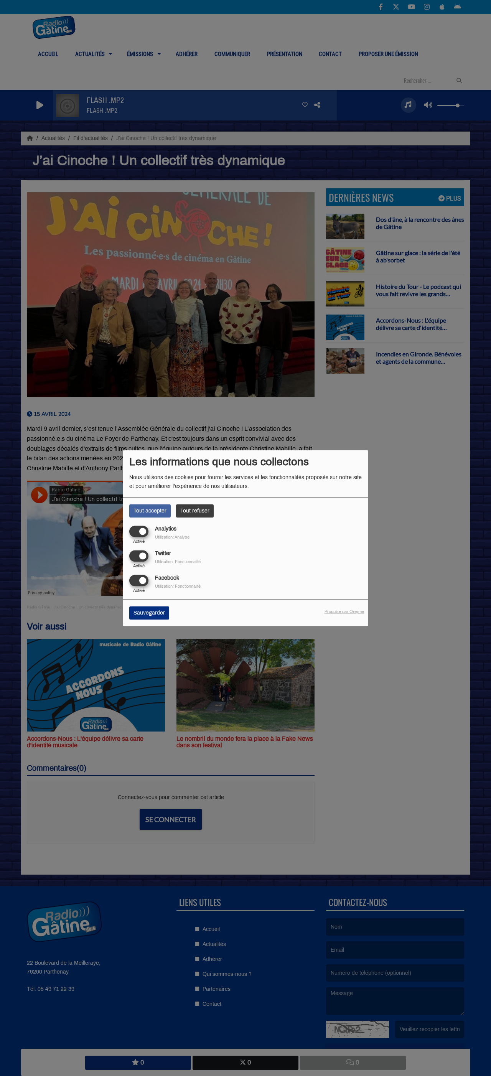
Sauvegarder (149, 613)
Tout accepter (149, 511)
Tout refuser (194, 511)
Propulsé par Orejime (344, 611)
